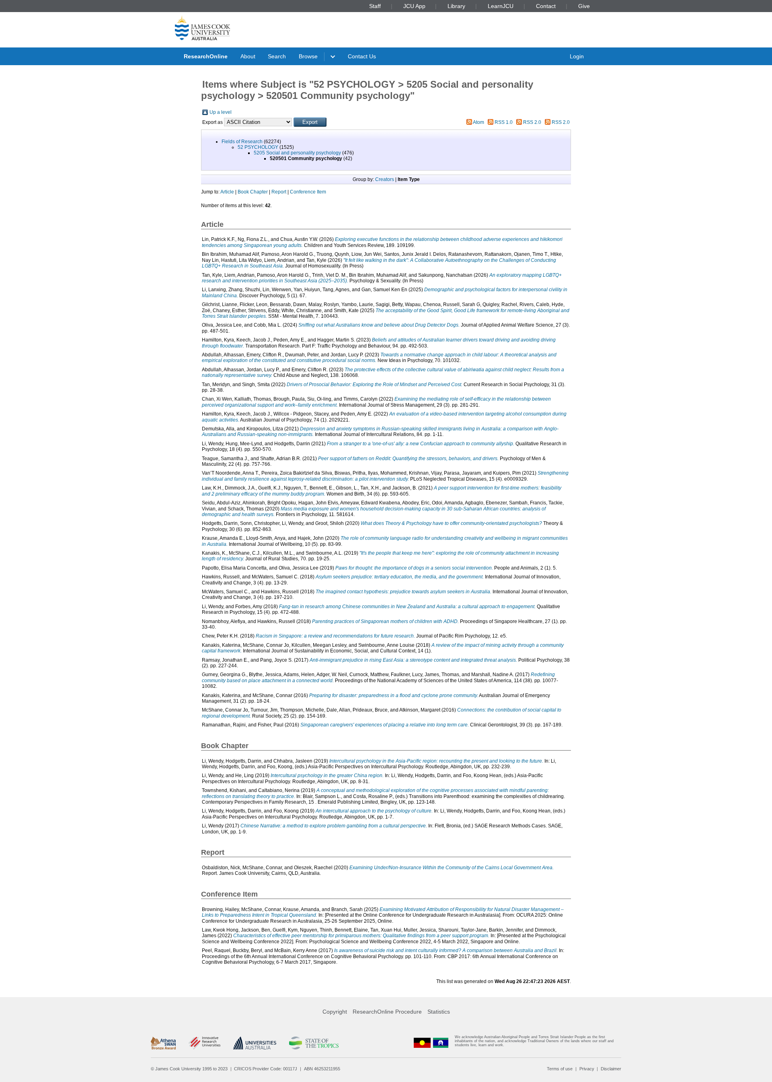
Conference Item (308, 192)
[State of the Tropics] (313, 1043)
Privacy (586, 1068)
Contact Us (362, 56)
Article (227, 192)
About (247, 56)
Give (584, 6)
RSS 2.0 (532, 122)
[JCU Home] (202, 27)
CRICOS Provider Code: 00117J (265, 1068)
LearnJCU (500, 6)
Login (577, 56)
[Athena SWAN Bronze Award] (163, 1043)
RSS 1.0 (504, 122)
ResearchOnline (206, 56)
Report (278, 192)
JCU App (414, 6)
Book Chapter (253, 192)
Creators (384, 179)
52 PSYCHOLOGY (258, 147)
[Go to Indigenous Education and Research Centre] (422, 1043)
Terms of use (560, 1068)
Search (277, 56)
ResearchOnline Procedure (387, 1011)
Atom (478, 122)
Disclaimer (611, 1068)
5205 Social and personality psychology (297, 153)
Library (456, 6)
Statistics (438, 1011)
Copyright (334, 1011)
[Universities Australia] (254, 1043)
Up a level (220, 112)
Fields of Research (242, 141)
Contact (546, 6)
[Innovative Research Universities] (204, 1043)
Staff (375, 6)
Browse (308, 56)
